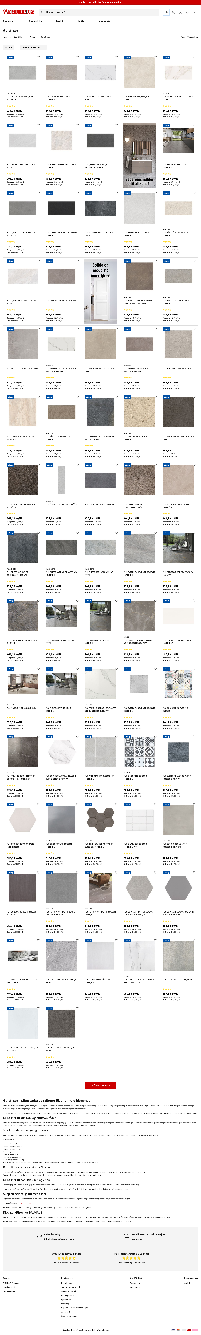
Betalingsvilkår (67, 1295)
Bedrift (60, 21)
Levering (65, 1303)
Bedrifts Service (10, 1287)
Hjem (5, 37)
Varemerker (105, 21)
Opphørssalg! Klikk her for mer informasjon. (100, 2)
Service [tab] (6, 1278)
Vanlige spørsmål (68, 1291)
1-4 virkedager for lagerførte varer (59, 1239)
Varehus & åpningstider (71, 1287)
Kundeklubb (35, 21)
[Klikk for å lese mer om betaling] (184, 1330)
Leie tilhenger (9, 1291)
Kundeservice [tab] (67, 1278)
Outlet (82, 21)
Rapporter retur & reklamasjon (74, 1307)
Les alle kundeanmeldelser (66, 1262)
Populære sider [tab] (191, 1278)
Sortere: (25, 47)
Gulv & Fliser (18, 37)
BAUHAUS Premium (11, 1283)
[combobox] (99, 12)
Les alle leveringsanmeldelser (131, 1262)
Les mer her (137, 1239)
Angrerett (65, 1312)
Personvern (135, 1283)
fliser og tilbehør (25, 1203)
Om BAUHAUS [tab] (136, 1278)
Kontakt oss (66, 1283)
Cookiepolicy (136, 1287)
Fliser (32, 37)
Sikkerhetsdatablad (70, 1316)
